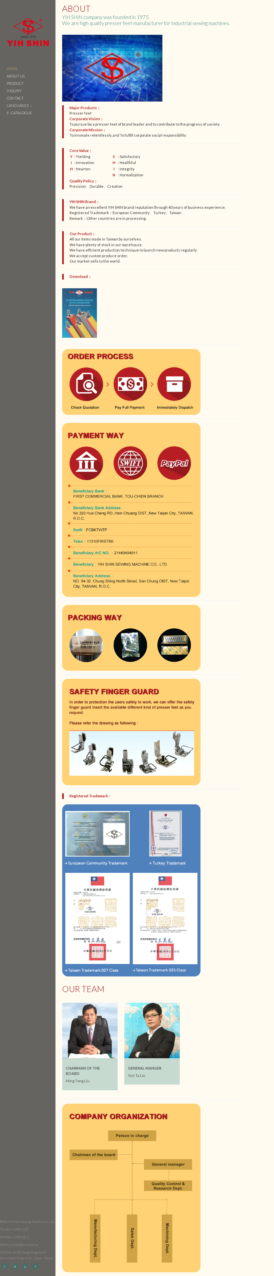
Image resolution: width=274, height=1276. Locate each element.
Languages (18, 105)
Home (12, 68)
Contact (15, 98)
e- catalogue (19, 113)
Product (15, 83)
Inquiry (14, 91)
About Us (16, 76)
